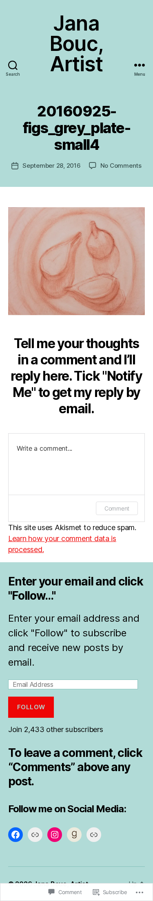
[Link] (35, 834)
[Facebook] (15, 834)
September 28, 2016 (51, 165)
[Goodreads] (74, 834)
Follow (31, 707)
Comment (116, 508)
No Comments (121, 165)
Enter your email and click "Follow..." (75, 588)
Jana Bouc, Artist (76, 43)
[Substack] (93, 834)
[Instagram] (54, 834)
